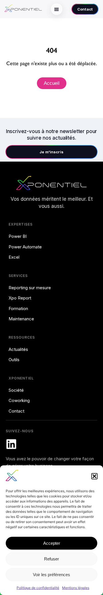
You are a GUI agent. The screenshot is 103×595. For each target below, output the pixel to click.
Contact (16, 411)
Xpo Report (20, 298)
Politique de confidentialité (38, 588)
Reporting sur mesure (30, 287)
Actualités (18, 349)
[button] (94, 476)
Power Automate (25, 247)
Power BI (18, 236)
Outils (14, 359)
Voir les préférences (51, 574)
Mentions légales (75, 588)
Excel (14, 257)
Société (16, 390)
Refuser (51, 558)
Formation (18, 308)
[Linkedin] (11, 444)
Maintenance (21, 318)
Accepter (51, 543)
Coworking (19, 400)
